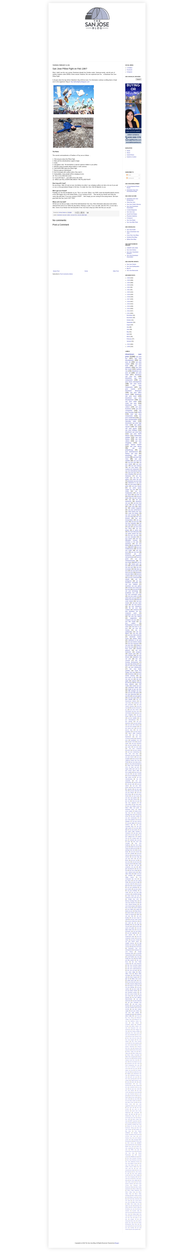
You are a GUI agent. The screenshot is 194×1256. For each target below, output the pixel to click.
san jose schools (135, 939)
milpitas (129, 1073)
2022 (128, 287)
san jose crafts (135, 989)
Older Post (116, 271)
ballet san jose (137, 873)
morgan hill (133, 1219)
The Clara (127, 1200)
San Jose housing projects (134, 966)
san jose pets (137, 633)
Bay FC (129, 268)
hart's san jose (128, 1212)
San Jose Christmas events (133, 1159)
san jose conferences (132, 921)
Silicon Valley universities (133, 1055)
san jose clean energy (135, 919)
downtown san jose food (133, 432)
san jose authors (135, 1085)
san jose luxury (135, 796)
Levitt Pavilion (138, 955)
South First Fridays (132, 214)
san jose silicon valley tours (131, 1100)
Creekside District (129, 1024)
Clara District (135, 1022)
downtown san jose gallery (133, 586)
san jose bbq (129, 916)
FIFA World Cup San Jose (132, 711)
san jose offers (136, 1098)
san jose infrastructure (134, 667)
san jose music (135, 383)
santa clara (131, 506)
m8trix (137, 914)
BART (132, 547)
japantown (128, 543)
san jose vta (137, 494)
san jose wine (129, 645)
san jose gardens (135, 1229)
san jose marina (134, 1097)
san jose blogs (137, 665)
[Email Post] (87, 212)
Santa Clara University (133, 765)
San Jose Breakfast (130, 1034)
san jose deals (136, 1092)
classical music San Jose (131, 1060)
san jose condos (135, 816)
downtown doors (129, 809)
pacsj (128, 1082)
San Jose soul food (131, 753)
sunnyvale (136, 1112)
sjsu (130, 499)
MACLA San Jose (137, 1141)
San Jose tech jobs (132, 970)
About (128, 152)
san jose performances (134, 510)
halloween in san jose (134, 482)
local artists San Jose (136, 1071)
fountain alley (135, 1210)
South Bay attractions (134, 1198)
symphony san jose (130, 867)
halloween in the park (135, 640)
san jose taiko (131, 784)
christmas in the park (131, 542)
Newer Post (56, 271)
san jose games (137, 696)
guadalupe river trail (136, 740)
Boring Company (137, 1122)
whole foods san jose (133, 895)
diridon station (137, 638)
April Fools (137, 1016)
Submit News (130, 155)
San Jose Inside (131, 229)
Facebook (129, 70)
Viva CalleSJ (130, 909)
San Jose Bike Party (132, 222)
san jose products (130, 1007)
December (130, 315)
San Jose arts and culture (133, 1038)
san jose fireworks (137, 743)
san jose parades (132, 745)
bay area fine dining (130, 664)
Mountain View (133, 1144)
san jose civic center (135, 1088)
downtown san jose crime (133, 1063)
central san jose (137, 686)
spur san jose (135, 865)
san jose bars (135, 521)
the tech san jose (133, 535)
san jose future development (133, 381)
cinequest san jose (130, 620)
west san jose (129, 572)
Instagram (129, 72)
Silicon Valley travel (136, 1053)
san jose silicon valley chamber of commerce (133, 831)
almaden (139, 1056)
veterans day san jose (135, 840)
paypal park (131, 653)
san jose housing (133, 411)
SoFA (139, 412)
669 (137, 1114)
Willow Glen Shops (136, 1202)
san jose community (133, 577)
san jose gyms (129, 926)
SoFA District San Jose (134, 511)
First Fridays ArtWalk (135, 1031)
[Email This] (76, 213)
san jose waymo (137, 731)
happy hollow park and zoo (132, 768)
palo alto (134, 1082)
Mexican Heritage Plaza (131, 900)
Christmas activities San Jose (134, 1124)
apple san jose (128, 1205)
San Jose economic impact (134, 965)
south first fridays (133, 513)
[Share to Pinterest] (84, 213)
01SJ (129, 841)
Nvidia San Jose (129, 958)
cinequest (136, 609)
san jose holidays (131, 430)
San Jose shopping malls (131, 1176)
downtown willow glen (134, 687)
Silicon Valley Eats (137, 1188)
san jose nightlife (132, 718)
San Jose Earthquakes (133, 266)
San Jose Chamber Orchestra (134, 1158)
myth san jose (133, 1077)
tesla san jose (135, 758)
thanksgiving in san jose (132, 625)
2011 (128, 313)
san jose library (137, 931)
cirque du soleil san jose (131, 848)
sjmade (127, 579)
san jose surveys (137, 1105)
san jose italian (133, 467)
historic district (130, 912)
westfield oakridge (137, 894)
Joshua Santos (62, 212)
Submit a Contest (131, 157)
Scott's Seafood (138, 907)
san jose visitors (135, 1011)
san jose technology (131, 591)
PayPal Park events (130, 1151)
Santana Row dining (136, 1049)
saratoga (127, 1014)
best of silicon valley (135, 1207)
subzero (134, 681)
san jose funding (131, 775)
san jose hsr (133, 1095)
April (128, 334)
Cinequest (129, 218)
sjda (129, 526)
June (128, 329)
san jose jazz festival (134, 616)
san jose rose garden (131, 797)
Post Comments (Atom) (66, 274)
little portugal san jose (134, 691)
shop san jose (136, 801)
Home (86, 271)
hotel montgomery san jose (132, 1065)
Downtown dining (129, 1127)
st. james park (137, 530)
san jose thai (130, 1107)
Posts (129, 175)
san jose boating (129, 1227)
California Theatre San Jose (132, 760)
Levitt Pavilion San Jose (133, 956)
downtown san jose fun (133, 375)
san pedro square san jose (133, 533)
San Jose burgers (129, 1039)
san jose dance (134, 571)
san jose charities (129, 853)
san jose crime (131, 741)
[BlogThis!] (78, 213)
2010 (128, 344)
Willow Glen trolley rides (133, 1204)
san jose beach (136, 1225)
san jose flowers (129, 792)
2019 (128, 294)
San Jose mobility (135, 1175)
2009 (128, 346)
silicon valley (137, 525)
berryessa (130, 674)
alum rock (129, 1058)
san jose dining (135, 446)
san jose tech (135, 552)
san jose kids (137, 460)
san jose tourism (137, 604)
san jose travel (136, 862)
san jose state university (134, 635)
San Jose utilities (134, 1180)
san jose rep (134, 860)
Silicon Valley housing (136, 1195)
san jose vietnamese (135, 606)
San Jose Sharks (131, 264)
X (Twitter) (129, 68)
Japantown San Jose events (132, 1032)
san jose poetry (133, 829)
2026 (128, 278)
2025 (128, 280)
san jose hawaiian (130, 523)
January (129, 341)
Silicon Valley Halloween (133, 1190)
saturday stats (130, 421)
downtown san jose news (133, 395)
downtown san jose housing (133, 615)
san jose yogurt (137, 576)
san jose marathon (136, 885)
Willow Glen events (136, 978)
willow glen (131, 496)
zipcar (126, 1114)
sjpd (133, 1014)
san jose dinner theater (131, 990)
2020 (128, 292)
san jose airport (132, 484)
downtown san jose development (133, 398)
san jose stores (134, 709)
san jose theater (137, 486)
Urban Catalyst (133, 977)
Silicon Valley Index (130, 1192)
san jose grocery (137, 821)
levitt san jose (133, 1068)
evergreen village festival (135, 983)
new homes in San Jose (133, 985)
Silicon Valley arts (131, 1051)
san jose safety (138, 782)
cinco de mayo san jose (132, 767)
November (130, 317)
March (128, 336)
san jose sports (131, 428)
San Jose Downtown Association (132, 207)
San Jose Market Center (131, 1163)
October (129, 320)
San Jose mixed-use (136, 787)
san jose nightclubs (132, 933)
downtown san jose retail (134, 481)
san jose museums (133, 643)
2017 (128, 299)
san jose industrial (137, 1000)
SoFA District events (132, 1197)
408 (132, 1114)
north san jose (131, 403)
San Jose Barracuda (132, 270)
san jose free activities (131, 726)
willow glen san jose (131, 598)
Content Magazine (132, 210)
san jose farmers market (134, 642)
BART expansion (134, 1121)
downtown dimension (133, 391)
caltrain (138, 909)
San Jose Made (131, 220)
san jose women (129, 863)
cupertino (129, 789)
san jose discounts (135, 790)
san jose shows (137, 889)
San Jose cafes (137, 804)
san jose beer (132, 462)
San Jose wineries (129, 1044)
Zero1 (139, 672)
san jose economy (130, 515)
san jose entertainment (133, 450)
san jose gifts (135, 924)
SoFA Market (128, 713)
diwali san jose (129, 911)
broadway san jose (130, 1209)
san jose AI (136, 589)
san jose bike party (133, 692)
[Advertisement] (97, 46)
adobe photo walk (132, 980)
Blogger (117, 1243)
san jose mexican (136, 466)
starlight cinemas (129, 943)
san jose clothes (129, 1090)
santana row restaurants (132, 469)
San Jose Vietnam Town (135, 1036)
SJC (136, 426)
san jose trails (133, 834)
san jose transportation (133, 418)
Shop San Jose (131, 202)
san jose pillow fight (82, 215)
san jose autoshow (130, 1087)
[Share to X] (80, 213)
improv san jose (133, 1215)
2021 (128, 289)
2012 (128, 311)
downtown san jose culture (63, 215)
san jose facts (129, 858)
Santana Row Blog (132, 237)
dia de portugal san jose (135, 1061)
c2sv (140, 980)
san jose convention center (133, 594)
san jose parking (135, 1005)
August (129, 325)
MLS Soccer (131, 1143)
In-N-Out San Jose (130, 1136)
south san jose (137, 479)
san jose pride (137, 746)
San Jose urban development (134, 763)
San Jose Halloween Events (132, 1161)
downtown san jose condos (132, 755)
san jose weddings (132, 890)
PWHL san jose (135, 1149)
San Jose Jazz (131, 212)
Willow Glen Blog (131, 239)
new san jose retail (133, 400)
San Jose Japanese (130, 802)
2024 (128, 282)
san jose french (129, 757)
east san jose (132, 472)
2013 (128, 308)
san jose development (133, 359)
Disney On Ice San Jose (133, 1126)
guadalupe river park (131, 592)
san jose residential (133, 416)
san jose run (129, 679)
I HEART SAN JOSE (132, 248)
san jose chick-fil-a (130, 884)
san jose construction (131, 818)
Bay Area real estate (137, 946)
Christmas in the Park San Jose (133, 897)
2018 (128, 296)
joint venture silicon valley (132, 770)
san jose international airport (133, 471)
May (128, 332)
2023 (128, 285)
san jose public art (133, 596)
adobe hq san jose (135, 846)
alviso (127, 626)
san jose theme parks (132, 941)
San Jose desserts (136, 963)
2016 (128, 301)
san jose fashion (137, 723)
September (130, 322)
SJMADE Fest (133, 1156)
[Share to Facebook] (82, 213)
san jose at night (135, 882)
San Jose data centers (135, 762)
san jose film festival (133, 724)
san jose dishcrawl (130, 694)
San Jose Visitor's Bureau (134, 204)
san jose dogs (135, 856)
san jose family (137, 505)
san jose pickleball (132, 887)
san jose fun (74, 215)
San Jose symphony (135, 1043)
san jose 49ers (135, 565)
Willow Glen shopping (130, 1056)
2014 (128, 306)
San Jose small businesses (134, 968)
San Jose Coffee (133, 870)
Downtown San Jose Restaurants (132, 199)
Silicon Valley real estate (132, 807)
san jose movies (137, 498)
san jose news (132, 697)
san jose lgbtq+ (131, 823)
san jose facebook (130, 1093)
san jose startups (137, 750)
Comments (131, 178)
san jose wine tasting (132, 1012)
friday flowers (138, 911)
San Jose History (131, 250)
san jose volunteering (133, 752)
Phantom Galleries (132, 216)
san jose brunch (135, 851)
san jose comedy (136, 773)
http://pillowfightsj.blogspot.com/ (80, 82)
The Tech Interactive (133, 532)
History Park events (135, 1134)
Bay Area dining (129, 1017)
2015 (128, 304)
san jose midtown (131, 584)
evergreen (138, 652)
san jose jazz (129, 567)
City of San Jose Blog (133, 235)
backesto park (136, 1058)
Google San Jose (133, 899)
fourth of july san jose (134, 689)
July (128, 327)
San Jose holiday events (133, 806)
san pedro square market (133, 443)
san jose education (130, 537)
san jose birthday (129, 987)
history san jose (131, 453)
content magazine (136, 508)
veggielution (133, 618)
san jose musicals (136, 716)
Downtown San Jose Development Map (132, 190)
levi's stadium (128, 772)
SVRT (140, 1156)
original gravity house (136, 1080)
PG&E (126, 762)
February (129, 339)
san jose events (133, 388)
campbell (130, 875)
